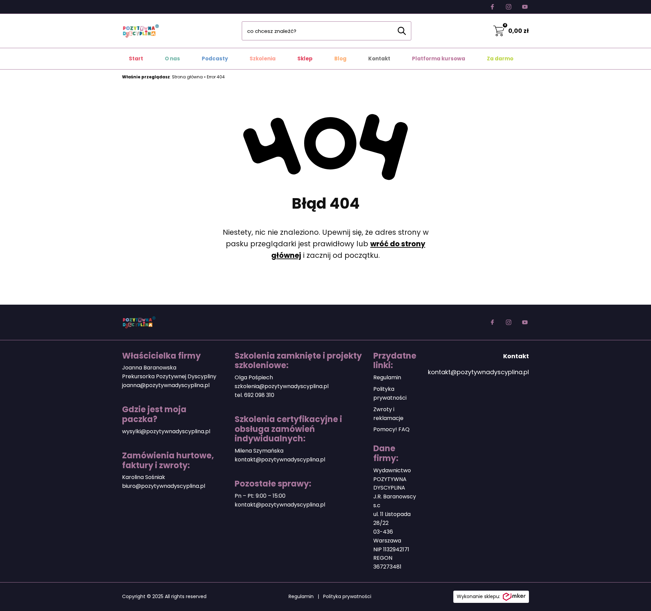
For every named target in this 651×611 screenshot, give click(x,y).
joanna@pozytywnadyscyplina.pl (166, 385)
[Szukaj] (402, 31)
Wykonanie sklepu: (478, 596)
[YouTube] (525, 7)
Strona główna (187, 77)
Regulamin (387, 377)
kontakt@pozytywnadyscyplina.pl (280, 459)
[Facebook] (492, 7)
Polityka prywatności (347, 596)
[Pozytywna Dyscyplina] (140, 30)
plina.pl (195, 486)
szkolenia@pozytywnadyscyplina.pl (282, 386)
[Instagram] (509, 7)
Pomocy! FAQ (391, 429)
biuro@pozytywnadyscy (154, 486)
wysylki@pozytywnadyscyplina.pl (166, 431)
